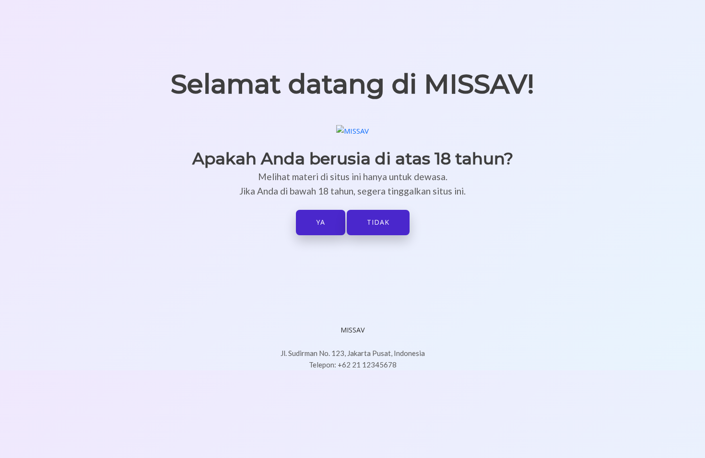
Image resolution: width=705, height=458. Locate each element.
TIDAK (378, 222)
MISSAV (353, 329)
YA (320, 222)
